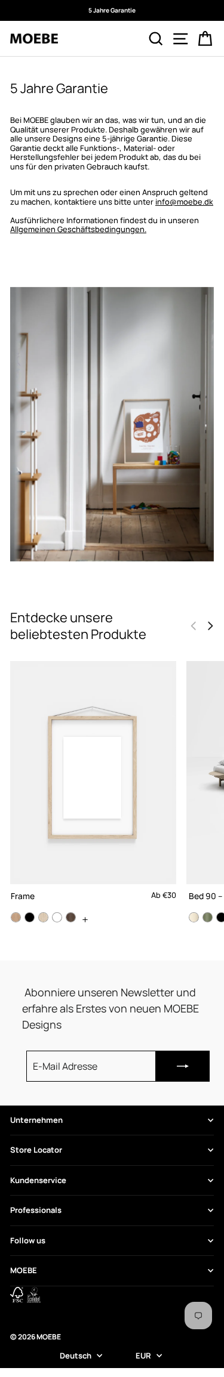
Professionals (36, 1210)
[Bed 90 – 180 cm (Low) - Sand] (193, 917)
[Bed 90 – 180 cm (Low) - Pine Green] (207, 917)
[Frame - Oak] (15, 917)
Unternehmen (36, 1119)
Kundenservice (38, 1180)
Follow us (27, 1240)
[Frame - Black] (29, 917)
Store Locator (36, 1149)
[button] (210, 626)
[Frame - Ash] (43, 917)
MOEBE (23, 1270)
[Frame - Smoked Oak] (70, 917)
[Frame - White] (57, 917)
